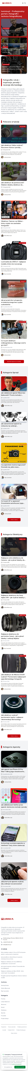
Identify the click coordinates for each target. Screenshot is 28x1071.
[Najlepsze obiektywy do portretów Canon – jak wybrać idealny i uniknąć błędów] (14, 622)
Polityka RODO (11, 1030)
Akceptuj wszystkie (20, 1067)
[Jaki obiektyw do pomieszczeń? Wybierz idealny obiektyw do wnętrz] (14, 171)
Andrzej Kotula (7, 513)
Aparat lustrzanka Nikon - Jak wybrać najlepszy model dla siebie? (13, 69)
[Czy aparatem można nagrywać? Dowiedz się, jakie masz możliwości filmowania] (14, 453)
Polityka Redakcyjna (21, 1030)
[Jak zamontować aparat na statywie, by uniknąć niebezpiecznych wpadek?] (14, 417)
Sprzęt (2, 1007)
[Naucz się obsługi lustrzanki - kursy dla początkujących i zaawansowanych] (14, 27)
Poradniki (3, 1015)
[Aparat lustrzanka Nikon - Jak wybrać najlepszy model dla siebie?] (14, 65)
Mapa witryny (14, 1033)
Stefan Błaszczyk (8, 405)
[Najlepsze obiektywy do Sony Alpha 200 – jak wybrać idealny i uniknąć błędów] (14, 584)
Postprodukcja (4, 1018)
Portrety (3, 999)
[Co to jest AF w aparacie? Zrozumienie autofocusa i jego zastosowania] (14, 491)
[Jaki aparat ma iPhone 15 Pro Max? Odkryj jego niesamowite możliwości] (14, 759)
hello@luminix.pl (7, 944)
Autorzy (4, 982)
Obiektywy (3, 1010)
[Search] (25, 3)
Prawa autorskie (12, 1026)
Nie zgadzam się (8, 1067)
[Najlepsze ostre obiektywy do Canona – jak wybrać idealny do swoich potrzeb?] (14, 546)
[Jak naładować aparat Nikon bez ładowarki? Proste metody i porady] (14, 383)
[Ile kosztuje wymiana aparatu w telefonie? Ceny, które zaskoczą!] (14, 832)
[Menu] (22, 3)
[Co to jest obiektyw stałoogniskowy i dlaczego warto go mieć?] (14, 329)
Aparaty (3, 1013)
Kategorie (4, 995)
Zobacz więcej (14, 519)
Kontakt (4, 1030)
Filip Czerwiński (7, 477)
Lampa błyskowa (5, 1001)
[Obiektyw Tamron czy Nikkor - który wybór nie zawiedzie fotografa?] (14, 210)
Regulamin (3, 1026)
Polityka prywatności (22, 1026)
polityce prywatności (16, 1064)
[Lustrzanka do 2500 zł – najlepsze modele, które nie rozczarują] (14, 250)
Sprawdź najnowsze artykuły (14, 361)
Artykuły (4, 949)
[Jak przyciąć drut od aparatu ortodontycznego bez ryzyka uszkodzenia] (14, 289)
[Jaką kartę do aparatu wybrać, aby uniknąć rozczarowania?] (14, 871)
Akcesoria (3, 1004)
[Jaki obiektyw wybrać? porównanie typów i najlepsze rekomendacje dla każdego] (14, 703)
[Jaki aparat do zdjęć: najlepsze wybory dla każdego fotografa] (14, 46)
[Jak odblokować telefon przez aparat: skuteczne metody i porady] (14, 795)
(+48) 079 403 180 (7, 942)
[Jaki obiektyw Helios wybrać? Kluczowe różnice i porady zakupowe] (14, 134)
